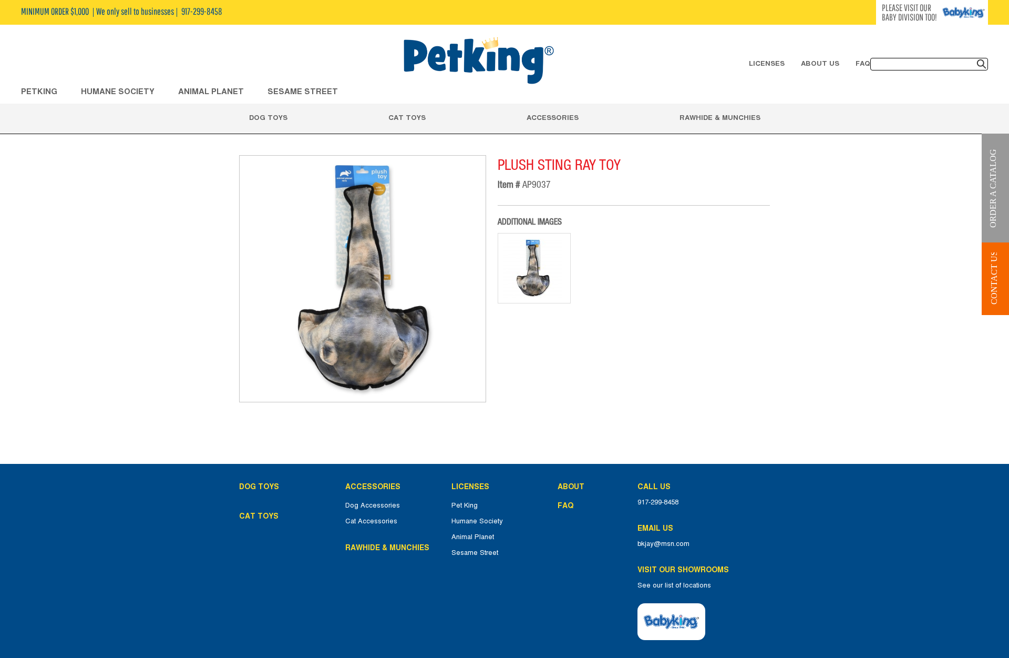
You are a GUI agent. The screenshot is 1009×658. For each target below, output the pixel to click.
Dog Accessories (372, 505)
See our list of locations (674, 585)
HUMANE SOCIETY (118, 91)
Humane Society (477, 521)
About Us (820, 63)
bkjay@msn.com (663, 544)
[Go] (981, 64)
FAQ (863, 63)
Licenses (767, 63)
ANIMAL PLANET (211, 91)
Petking (39, 91)
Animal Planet (472, 537)
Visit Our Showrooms (685, 569)
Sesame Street (302, 91)
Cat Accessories (371, 521)
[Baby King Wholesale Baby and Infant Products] (478, 61)
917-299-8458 (657, 502)
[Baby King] (671, 621)
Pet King (464, 505)
